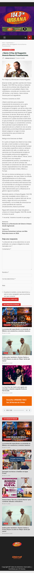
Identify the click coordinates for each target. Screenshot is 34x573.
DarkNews (12, 569)
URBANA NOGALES (10, 58)
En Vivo (30, 37)
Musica (12, 49)
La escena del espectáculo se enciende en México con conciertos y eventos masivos (17, 317)
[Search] (25, 37)
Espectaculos (6, 49)
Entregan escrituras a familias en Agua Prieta (17, 459)
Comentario (6, 249)
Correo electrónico (9, 279)
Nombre (5, 272)
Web (3, 285)
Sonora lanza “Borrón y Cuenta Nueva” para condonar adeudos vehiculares (17, 488)
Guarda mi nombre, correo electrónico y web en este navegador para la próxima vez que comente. (17, 294)
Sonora (5, 467)
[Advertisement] (17, 29)
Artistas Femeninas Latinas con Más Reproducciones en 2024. (14, 231)
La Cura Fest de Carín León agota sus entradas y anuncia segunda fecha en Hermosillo (17, 375)
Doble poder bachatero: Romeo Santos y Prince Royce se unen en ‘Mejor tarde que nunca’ (17, 345)
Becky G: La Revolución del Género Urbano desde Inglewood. (16, 224)
